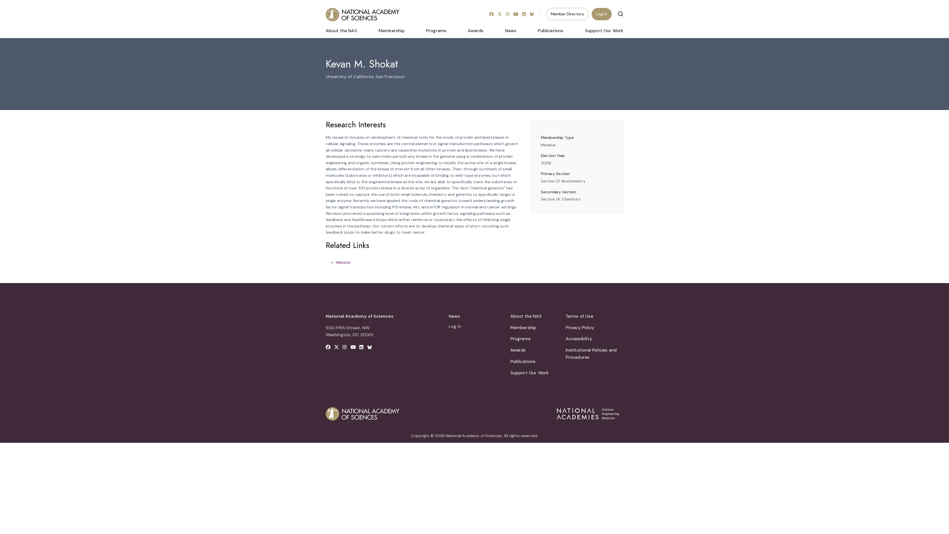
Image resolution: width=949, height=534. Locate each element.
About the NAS (341, 31)
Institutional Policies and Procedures (591, 353)
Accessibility (579, 339)
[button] (621, 14)
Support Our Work (604, 31)
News (511, 31)
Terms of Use (579, 316)
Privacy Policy (580, 328)
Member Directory (567, 14)
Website (343, 262)
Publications (550, 31)
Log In (601, 14)
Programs (436, 31)
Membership (392, 31)
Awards (475, 31)
